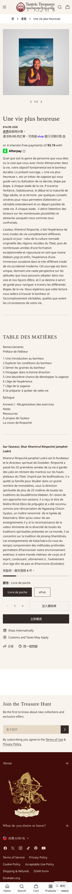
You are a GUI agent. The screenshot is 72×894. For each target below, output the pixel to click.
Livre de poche (17, 592)
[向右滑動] (41, 102)
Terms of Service (14, 857)
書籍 (23, 18)
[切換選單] (4, 7)
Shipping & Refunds (16, 871)
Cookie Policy (12, 864)
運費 (6, 131)
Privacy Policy (38, 857)
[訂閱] (65, 729)
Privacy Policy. (12, 744)
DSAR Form (41, 871)
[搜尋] (60, 7)
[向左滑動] (31, 102)
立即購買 (36, 619)
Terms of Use (54, 739)
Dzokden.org (11, 878)
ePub (42, 592)
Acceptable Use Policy (39, 864)
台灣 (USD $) (16, 838)
